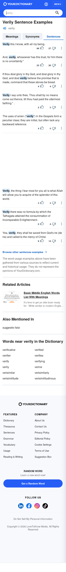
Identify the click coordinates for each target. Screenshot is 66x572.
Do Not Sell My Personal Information (33, 518)
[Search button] (57, 13)
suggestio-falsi (11, 327)
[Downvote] (54, 48)
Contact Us (41, 426)
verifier (7, 355)
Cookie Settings (43, 444)
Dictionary (8, 420)
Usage (6, 450)
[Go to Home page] (17, 4)
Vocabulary (9, 444)
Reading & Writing (13, 456)
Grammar (8, 438)
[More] (61, 48)
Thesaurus (9, 426)
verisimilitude (10, 378)
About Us (40, 420)
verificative (9, 350)
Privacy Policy (42, 432)
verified (39, 350)
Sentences (53, 36)
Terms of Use (42, 450)
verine (38, 367)
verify (6, 361)
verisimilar (9, 373)
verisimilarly (42, 373)
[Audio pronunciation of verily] (5, 28)
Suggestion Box (43, 456)
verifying (40, 361)
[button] (46, 4)
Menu (57, 4)
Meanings (12, 36)
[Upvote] (42, 48)
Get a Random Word (33, 483)
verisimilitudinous (45, 378)
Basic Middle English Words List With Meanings (42, 295)
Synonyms (32, 36)
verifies (39, 355)
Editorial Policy (42, 438)
